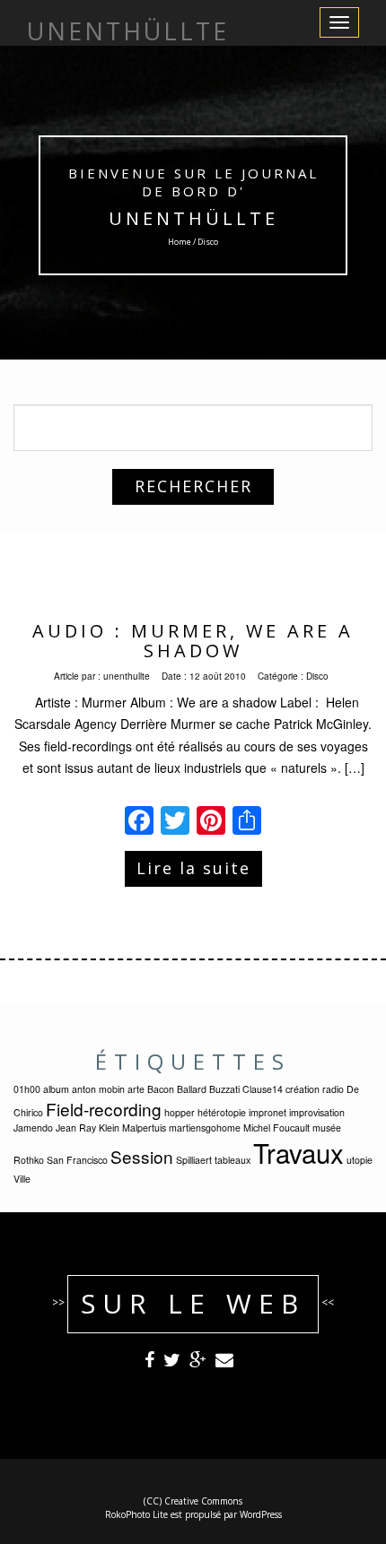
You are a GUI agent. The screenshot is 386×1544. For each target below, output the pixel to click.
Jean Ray (76, 1127)
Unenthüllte (193, 218)
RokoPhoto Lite (136, 1514)
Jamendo (33, 1127)
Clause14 (262, 1089)
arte (136, 1089)
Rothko (28, 1160)
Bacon (160, 1089)
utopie (360, 1160)
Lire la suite (193, 868)
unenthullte (126, 676)
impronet (267, 1112)
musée (326, 1127)
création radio (314, 1089)
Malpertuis (144, 1127)
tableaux (232, 1160)
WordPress (261, 1514)
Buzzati (224, 1089)
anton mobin (98, 1089)
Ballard (191, 1089)
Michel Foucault (276, 1127)
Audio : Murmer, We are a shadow (193, 641)
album (56, 1089)
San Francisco (77, 1160)
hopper (179, 1112)
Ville (22, 1178)
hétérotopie (221, 1112)
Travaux (298, 1152)
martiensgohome (205, 1127)
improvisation (317, 1112)
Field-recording (104, 1109)
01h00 (26, 1089)
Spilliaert (194, 1160)
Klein (109, 1127)
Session (141, 1156)
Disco (317, 676)
